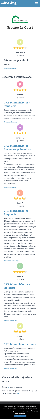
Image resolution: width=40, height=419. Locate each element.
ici (8, 387)
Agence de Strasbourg (11, 68)
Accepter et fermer (20, 416)
